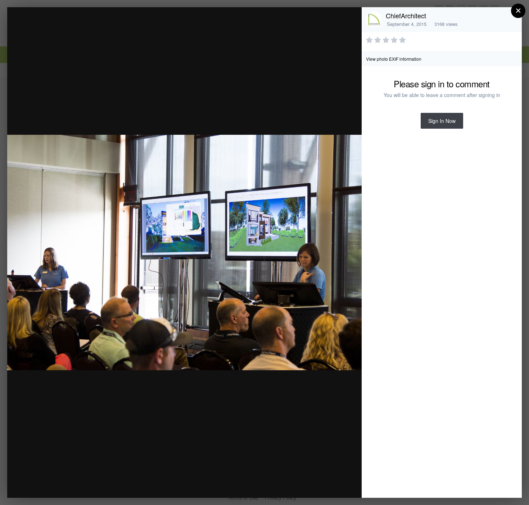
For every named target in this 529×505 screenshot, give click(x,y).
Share (338, 484)
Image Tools (289, 484)
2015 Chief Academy (77, 26)
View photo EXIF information (393, 59)
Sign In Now (442, 120)
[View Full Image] (349, 20)
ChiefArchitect (406, 15)
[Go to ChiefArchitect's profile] (374, 19)
